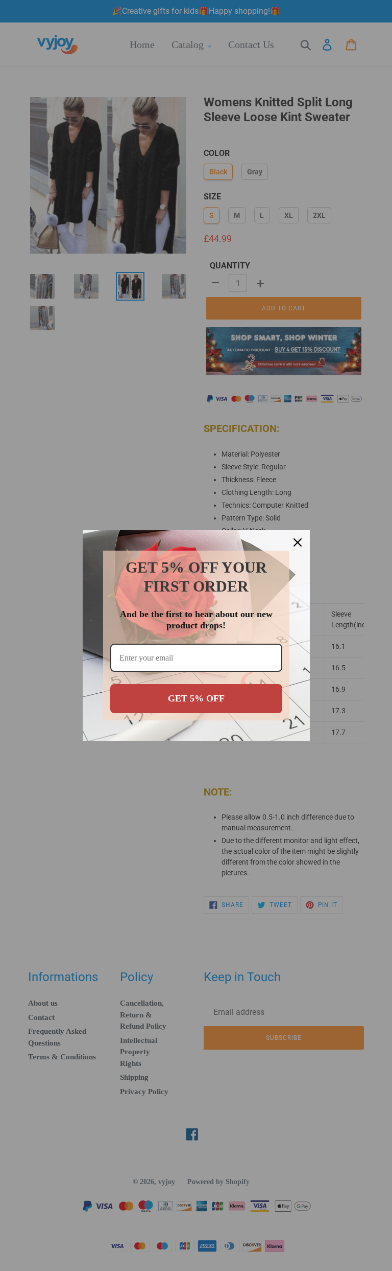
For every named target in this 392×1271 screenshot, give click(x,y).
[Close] (297, 542)
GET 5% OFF (196, 698)
